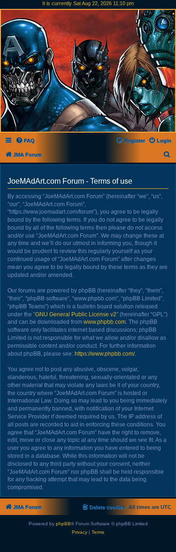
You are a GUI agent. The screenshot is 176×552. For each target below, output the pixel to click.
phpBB (63, 523)
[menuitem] (25, 140)
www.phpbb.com (105, 322)
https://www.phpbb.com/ (105, 354)
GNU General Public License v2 (75, 314)
